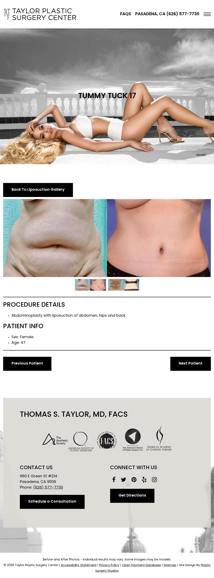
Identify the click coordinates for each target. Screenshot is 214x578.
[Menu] (207, 14)
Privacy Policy (109, 565)
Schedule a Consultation (52, 502)
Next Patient (191, 364)
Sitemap (170, 565)
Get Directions (132, 496)
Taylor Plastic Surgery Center (39, 14)
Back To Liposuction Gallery (38, 190)
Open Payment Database (141, 565)
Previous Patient (27, 364)
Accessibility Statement (79, 565)
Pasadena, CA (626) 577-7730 (167, 14)
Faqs (125, 14)
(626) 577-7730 (48, 488)
